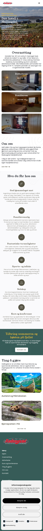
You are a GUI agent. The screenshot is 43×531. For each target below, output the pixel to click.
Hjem (4, 454)
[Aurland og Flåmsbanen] (21, 383)
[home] (7, 3)
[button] (39, 3)
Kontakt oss (21, 350)
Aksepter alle (21, 501)
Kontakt (5, 473)
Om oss (5, 470)
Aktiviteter (6, 460)
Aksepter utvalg (21, 508)
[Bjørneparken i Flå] (21, 411)
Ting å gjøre (7, 467)
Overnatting (7, 457)
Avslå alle (21, 514)
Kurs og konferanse (10, 463)
